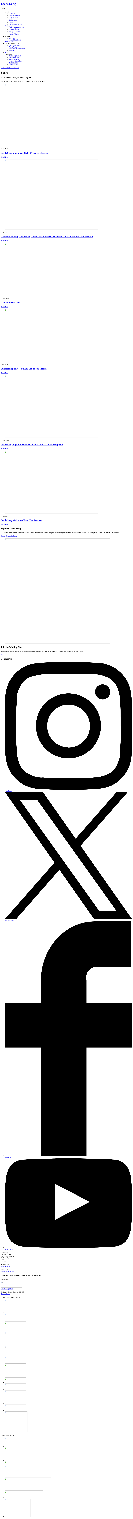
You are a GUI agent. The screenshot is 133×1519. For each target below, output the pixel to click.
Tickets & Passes (14, 29)
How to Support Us (15, 56)
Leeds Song (8, 4)
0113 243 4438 (10, 68)
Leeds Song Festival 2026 (17, 28)
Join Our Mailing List (15, 24)
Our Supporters (13, 63)
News (6, 52)
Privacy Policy (5, 1294)
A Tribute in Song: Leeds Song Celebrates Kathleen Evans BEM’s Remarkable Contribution (47, 236)
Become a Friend (14, 57)
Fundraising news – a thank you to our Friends (24, 368)
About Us (12, 14)
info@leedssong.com (7, 1271)
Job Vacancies (13, 21)
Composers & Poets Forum (17, 49)
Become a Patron (14, 59)
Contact (11, 22)
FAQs (10, 19)
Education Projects (14, 45)
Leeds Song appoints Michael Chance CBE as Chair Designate (32, 444)
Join (2, 654)
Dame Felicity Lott (10, 302)
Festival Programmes (15, 31)
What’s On (12, 38)
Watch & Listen (9, 42)
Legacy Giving (13, 64)
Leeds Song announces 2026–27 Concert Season (24, 153)
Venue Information (14, 15)
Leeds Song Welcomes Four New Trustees (21, 520)
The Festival (8, 26)
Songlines (12, 50)
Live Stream (12, 33)
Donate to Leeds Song (15, 61)
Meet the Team (13, 17)
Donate (17, 68)
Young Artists (13, 47)
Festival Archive (14, 35)
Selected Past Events (15, 40)
